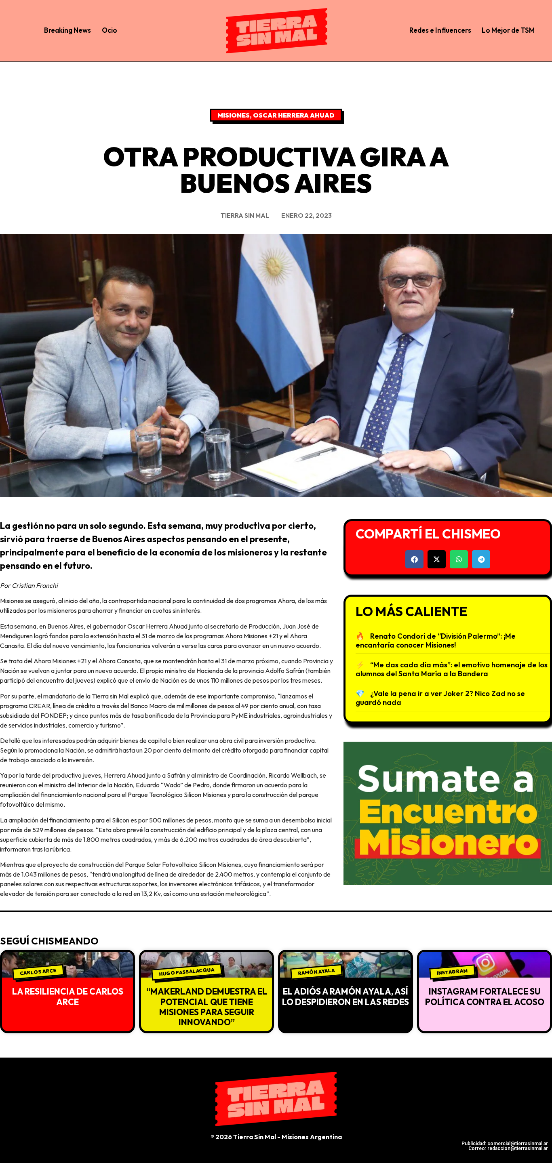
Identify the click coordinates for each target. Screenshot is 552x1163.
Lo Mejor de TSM (508, 30)
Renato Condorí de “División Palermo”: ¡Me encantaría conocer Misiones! (436, 640)
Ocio (109, 30)
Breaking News (67, 30)
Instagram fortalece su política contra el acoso (484, 996)
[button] (414, 559)
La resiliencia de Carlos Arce (67, 996)
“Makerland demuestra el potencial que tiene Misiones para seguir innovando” (206, 1006)
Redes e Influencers (440, 30)
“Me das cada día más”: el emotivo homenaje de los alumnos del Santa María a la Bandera (452, 669)
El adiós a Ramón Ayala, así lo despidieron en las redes (345, 996)
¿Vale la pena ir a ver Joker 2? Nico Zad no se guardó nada (440, 698)
